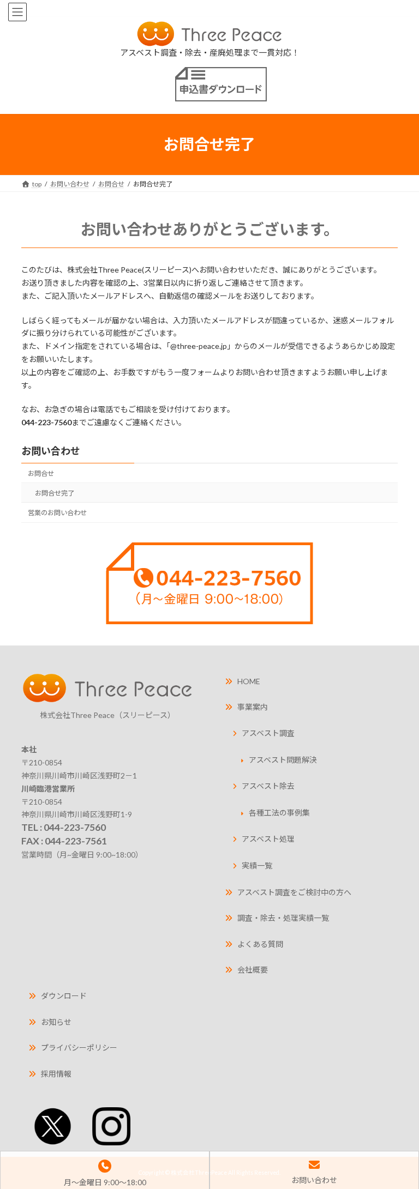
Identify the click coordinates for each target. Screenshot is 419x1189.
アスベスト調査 (268, 733)
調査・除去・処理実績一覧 (283, 917)
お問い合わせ (50, 451)
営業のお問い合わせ (57, 513)
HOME (248, 681)
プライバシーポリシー (79, 1047)
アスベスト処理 (268, 838)
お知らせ (56, 1022)
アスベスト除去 (268, 785)
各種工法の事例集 (279, 812)
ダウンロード (64, 995)
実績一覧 (257, 865)
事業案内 (252, 706)
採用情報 (56, 1073)
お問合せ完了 (54, 493)
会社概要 (252, 969)
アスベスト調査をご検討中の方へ (294, 892)
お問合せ (41, 473)
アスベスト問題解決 (283, 759)
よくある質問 (260, 944)
